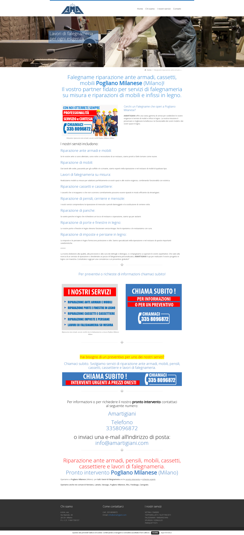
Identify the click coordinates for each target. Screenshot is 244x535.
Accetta (155, 532)
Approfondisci (166, 532)
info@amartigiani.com (122, 443)
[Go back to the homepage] (72, 8)
